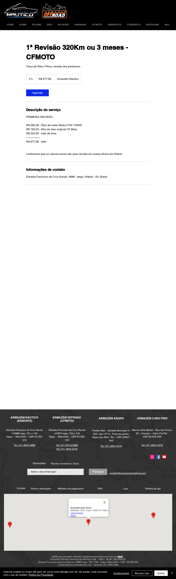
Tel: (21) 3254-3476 (111, 446)
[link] (37, 92)
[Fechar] (172, 573)
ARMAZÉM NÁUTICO (24, 417)
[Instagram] (152, 457)
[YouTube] (164, 457)
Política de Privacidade (41, 574)
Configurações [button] (121, 573)
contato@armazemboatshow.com (75, 565)
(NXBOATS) (24, 420)
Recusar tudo (142, 573)
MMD (120, 556)
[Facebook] (158, 457)
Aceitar (161, 573)
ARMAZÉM (59, 417)
